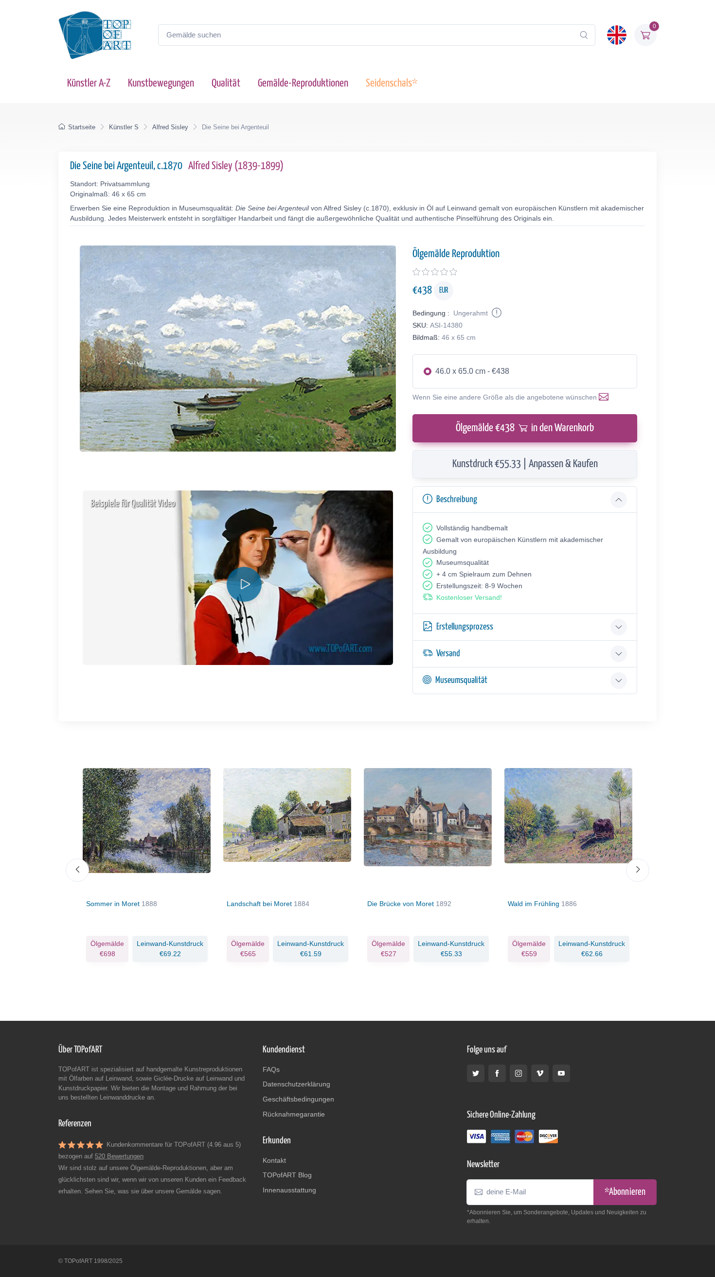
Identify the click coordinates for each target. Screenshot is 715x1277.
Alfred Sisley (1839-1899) (236, 166)
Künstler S (124, 127)
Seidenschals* (391, 83)
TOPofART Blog (287, 1175)
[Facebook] (497, 1073)
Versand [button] (448, 653)
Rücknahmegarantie (294, 1114)
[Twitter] (475, 1073)
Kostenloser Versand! (469, 597)
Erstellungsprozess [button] (464, 626)
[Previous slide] (77, 870)
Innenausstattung (289, 1190)
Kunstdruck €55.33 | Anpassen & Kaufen (525, 464)
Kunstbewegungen (161, 83)
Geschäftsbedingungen (298, 1099)
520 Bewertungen (119, 1156)
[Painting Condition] (495, 313)
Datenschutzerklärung (296, 1084)
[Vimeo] (540, 1073)
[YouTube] (561, 1073)
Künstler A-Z (88, 83)
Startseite (81, 127)
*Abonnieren (625, 1192)
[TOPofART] (94, 35)
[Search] (584, 35)
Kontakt (274, 1160)
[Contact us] (605, 397)
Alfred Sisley (170, 127)
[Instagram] (518, 1073)
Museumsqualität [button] (461, 680)
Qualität (226, 83)
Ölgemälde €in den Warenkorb (525, 428)
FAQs (271, 1069)
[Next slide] (637, 870)
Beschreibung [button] (456, 499)
